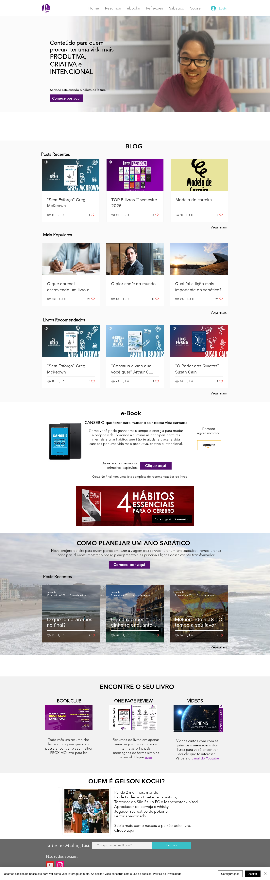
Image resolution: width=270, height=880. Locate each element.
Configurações (230, 874)
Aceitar (252, 874)
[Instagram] (60, 865)
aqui (148, 757)
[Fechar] (265, 874)
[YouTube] (50, 865)
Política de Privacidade (167, 874)
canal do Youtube (205, 758)
